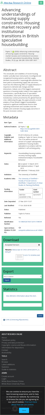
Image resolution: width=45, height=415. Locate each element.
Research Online (17, 2)
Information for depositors (13, 347)
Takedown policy (8, 340)
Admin (40, 316)
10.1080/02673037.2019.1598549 (30, 222)
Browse (5, 362)
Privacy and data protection (13, 342)
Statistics (5, 367)
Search (4, 359)
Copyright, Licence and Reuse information (19, 345)
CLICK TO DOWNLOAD (31, 255)
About (4, 337)
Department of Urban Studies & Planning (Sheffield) (30, 184)
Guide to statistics (9, 369)
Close (24, 410)
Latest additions (8, 364)
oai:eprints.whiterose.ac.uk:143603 (30, 230)
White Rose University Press (13, 384)
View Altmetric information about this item (21, 296)
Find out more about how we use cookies (24, 403)
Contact (5, 350)
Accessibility (6, 352)
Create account (8, 376)
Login (4, 379)
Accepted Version (12, 245)
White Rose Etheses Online (13, 381)
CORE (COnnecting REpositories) (16, 320)
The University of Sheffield (27, 179)
